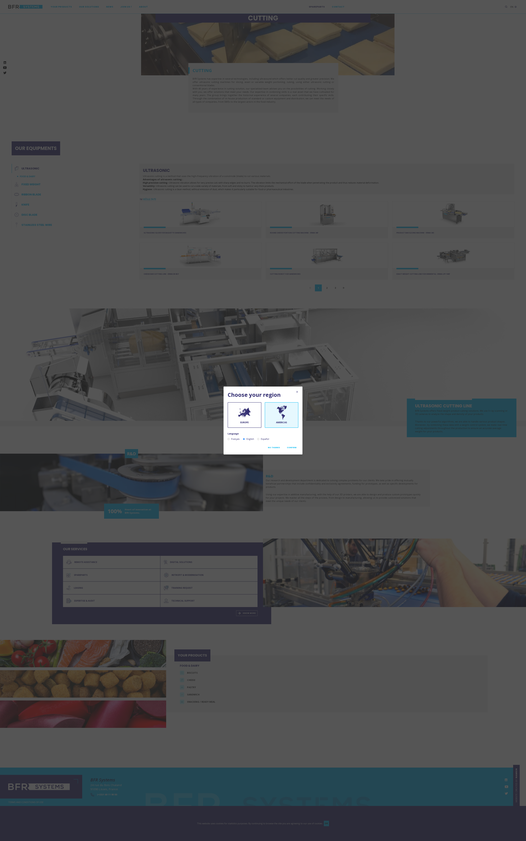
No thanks (274, 447)
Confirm (292, 447)
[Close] (297, 391)
